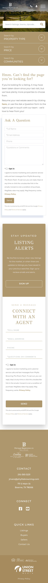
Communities (13, 61)
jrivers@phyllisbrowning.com (24, 479)
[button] (41, 24)
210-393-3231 (32, 6)
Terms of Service (17, 210)
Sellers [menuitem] (24, 540)
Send (9, 200)
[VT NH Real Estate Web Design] (24, 570)
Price (8, 50)
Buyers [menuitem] (24, 535)
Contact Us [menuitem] (24, 544)
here (4, 104)
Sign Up (24, 284)
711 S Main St (24, 486)
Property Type (14, 39)
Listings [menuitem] (24, 530)
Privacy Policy (10, 194)
